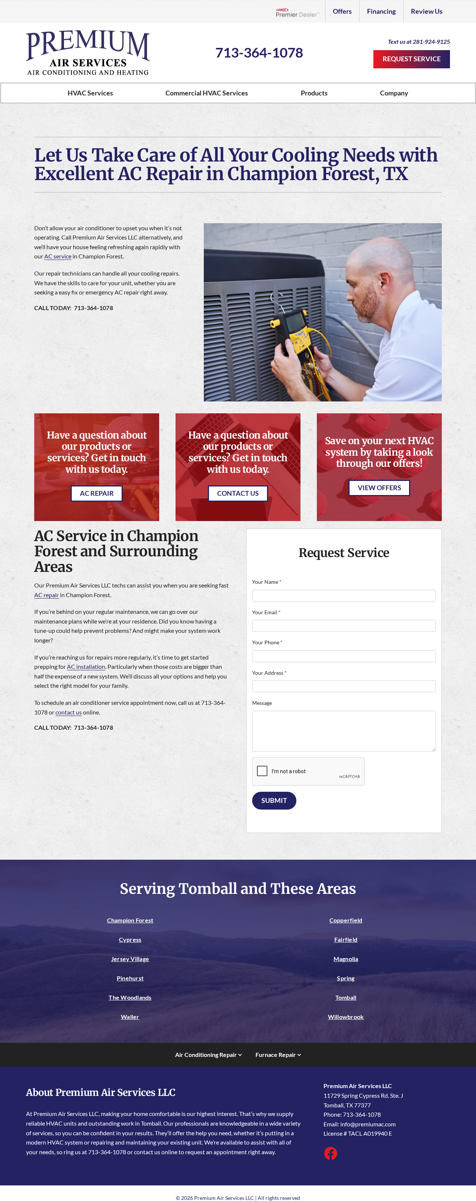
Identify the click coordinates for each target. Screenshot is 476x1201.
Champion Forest (130, 920)
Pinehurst (130, 978)
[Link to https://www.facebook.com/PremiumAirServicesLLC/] (330, 1153)
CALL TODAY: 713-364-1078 (73, 307)
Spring (345, 978)
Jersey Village (130, 958)
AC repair (46, 594)
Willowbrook (346, 1016)
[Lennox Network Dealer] (300, 11)
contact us (68, 712)
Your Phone (267, 642)
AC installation (86, 666)
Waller (130, 1016)
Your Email (266, 612)
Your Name (267, 582)
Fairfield (345, 939)
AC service (57, 256)
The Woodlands (130, 997)
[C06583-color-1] (87, 32)
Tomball (346, 997)
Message (262, 703)
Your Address (269, 673)
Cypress (130, 939)
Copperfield (346, 920)
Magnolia (346, 958)
